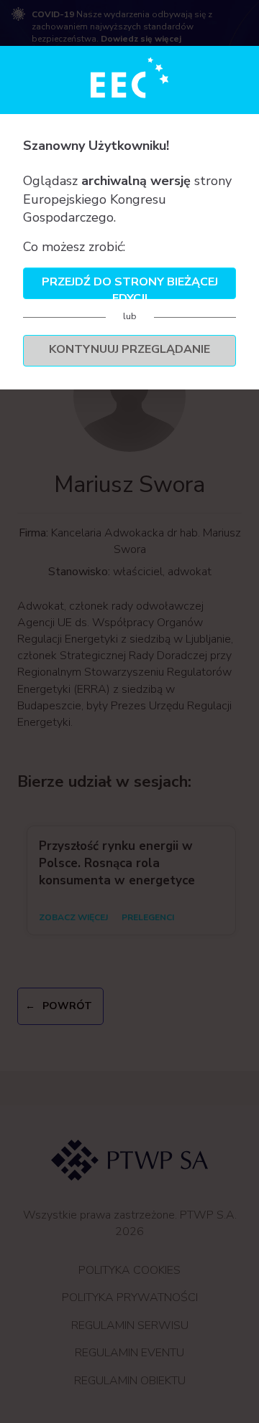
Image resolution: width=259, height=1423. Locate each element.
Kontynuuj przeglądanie (129, 349)
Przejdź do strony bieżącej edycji (130, 286)
